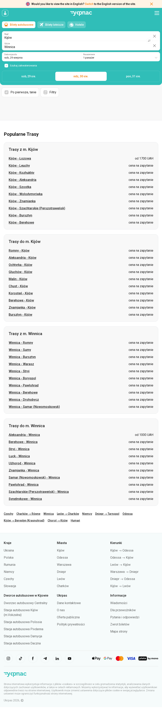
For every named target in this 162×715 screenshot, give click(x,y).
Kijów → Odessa (121, 550)
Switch (89, 4)
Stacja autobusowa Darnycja (23, 636)
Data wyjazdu (10, 55)
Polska (8, 557)
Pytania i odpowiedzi (124, 617)
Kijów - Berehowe (21, 222)
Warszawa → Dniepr (124, 572)
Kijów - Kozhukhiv (21, 173)
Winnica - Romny (21, 343)
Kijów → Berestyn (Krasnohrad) (24, 520)
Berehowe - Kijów (21, 300)
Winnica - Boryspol (22, 378)
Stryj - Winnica (19, 449)
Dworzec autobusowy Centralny (25, 603)
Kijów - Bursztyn (20, 215)
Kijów (60, 550)
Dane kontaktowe (69, 603)
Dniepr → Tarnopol (107, 513)
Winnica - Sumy (20, 350)
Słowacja (10, 586)
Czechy (8, 513)
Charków (63, 586)
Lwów (61, 579)
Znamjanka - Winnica (24, 470)
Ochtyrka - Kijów (20, 265)
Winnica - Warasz (21, 364)
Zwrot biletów (119, 624)
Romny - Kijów (19, 250)
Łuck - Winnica (19, 456)
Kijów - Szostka (20, 187)
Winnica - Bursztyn (22, 357)
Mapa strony (118, 631)
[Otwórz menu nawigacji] (157, 13)
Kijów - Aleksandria (22, 180)
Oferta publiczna (68, 617)
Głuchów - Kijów (20, 272)
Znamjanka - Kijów (22, 307)
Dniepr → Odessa (122, 579)
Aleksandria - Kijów (22, 258)
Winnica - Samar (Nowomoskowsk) (34, 407)
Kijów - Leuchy (19, 165)
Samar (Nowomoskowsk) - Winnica (34, 477)
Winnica (48, 513)
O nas (61, 610)
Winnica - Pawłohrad (24, 385)
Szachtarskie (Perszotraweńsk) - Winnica (39, 492)
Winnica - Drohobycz (24, 399)
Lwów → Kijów (120, 565)
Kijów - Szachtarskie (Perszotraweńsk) (37, 208)
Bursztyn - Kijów (20, 314)
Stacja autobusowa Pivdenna (23, 629)
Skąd (6, 34)
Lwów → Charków (68, 513)
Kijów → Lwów (120, 586)
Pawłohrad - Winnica (24, 484)
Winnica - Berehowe (23, 392)
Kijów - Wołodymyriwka (25, 194)
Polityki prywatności (71, 624)
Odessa (127, 513)
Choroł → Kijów (58, 520)
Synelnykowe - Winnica (25, 499)
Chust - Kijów (18, 286)
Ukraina (9, 550)
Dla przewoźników (123, 610)
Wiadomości (118, 603)
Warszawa (64, 565)
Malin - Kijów (18, 279)
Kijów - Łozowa (20, 158)
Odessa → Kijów (121, 557)
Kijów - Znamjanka (22, 201)
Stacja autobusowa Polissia (23, 622)
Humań (75, 520)
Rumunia (9, 565)
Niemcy (87, 513)
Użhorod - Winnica (22, 463)
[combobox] (120, 56)
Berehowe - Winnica (23, 442)
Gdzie (7, 44)
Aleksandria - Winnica (24, 435)
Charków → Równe (28, 513)
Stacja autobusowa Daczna (22, 643)
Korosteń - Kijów (21, 293)
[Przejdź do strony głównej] (81, 13)
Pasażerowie (89, 55)
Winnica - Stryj (19, 371)
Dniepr (61, 572)
